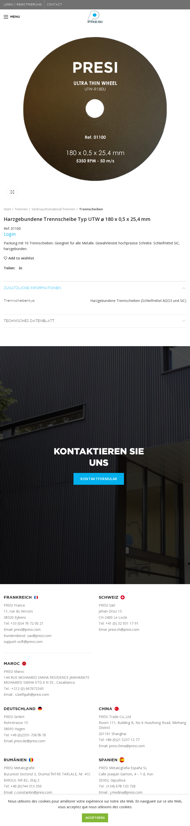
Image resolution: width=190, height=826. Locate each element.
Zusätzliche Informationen (32, 288)
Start (7, 209)
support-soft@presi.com (23, 641)
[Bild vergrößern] (12, 192)
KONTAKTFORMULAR (98, 478)
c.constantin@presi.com (33, 792)
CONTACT (54, 4)
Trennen (21, 209)
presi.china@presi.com (127, 745)
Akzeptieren (95, 818)
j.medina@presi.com (126, 792)
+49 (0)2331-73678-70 (28, 735)
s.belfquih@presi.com (32, 694)
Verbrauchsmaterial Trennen (53, 209)
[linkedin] (21, 268)
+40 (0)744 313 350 (26, 786)
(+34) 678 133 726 (121, 786)
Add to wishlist (21, 258)
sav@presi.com (39, 635)
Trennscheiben (91, 209)
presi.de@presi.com (29, 741)
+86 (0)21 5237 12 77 (122, 739)
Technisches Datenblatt (29, 320)
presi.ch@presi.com (123, 629)
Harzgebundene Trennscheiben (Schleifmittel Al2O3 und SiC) (138, 300)
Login (10, 234)
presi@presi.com (27, 629)
